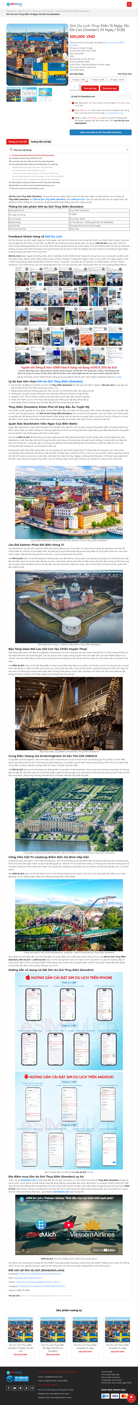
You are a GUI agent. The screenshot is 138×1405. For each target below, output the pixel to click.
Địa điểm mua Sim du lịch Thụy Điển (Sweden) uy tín (33, 185)
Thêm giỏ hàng (90, 88)
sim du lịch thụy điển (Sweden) (35, 1296)
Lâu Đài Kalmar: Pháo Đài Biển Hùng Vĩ (30, 170)
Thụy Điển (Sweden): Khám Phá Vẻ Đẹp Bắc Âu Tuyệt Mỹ (35, 164)
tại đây (118, 377)
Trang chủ (11, 11)
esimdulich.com (116, 113)
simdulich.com (28, 1180)
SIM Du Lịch (53, 236)
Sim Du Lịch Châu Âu (43, 11)
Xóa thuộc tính (125, 74)
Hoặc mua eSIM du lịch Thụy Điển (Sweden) (100, 132)
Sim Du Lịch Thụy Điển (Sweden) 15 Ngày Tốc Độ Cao (20, 1348)
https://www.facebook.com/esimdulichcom (40, 1274)
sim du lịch (67, 1296)
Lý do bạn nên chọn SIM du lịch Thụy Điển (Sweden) (33, 161)
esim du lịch (55, 1296)
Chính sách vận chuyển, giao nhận (116, 1383)
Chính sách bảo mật (110, 1374)
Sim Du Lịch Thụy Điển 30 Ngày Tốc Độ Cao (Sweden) (52, 1348)
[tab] (17, 142)
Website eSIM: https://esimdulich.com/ (54, 1397)
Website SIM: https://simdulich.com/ (53, 1394)
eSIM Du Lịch (77, 199)
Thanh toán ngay (109, 88)
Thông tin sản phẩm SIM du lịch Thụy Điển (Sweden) (33, 155)
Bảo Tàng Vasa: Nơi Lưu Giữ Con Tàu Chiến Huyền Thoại (36, 173)
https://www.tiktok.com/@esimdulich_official (37, 1282)
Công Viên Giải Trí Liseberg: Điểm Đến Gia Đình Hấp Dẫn (37, 179)
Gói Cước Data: (77, 74)
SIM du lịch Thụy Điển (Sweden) (60, 381)
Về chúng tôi (106, 1372)
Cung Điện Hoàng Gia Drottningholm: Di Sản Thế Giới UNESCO (39, 176)
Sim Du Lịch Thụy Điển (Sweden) (72, 11)
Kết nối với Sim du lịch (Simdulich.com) (28, 188)
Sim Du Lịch (24, 11)
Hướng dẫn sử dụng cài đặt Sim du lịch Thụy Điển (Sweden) (36, 182)
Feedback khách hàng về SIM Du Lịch (27, 158)
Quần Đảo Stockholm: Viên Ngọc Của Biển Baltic (34, 167)
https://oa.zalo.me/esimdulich (27, 1278)
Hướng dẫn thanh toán (111, 1380)
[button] (65, 55)
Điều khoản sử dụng (110, 1377)
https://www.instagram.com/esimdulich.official (42, 1286)
